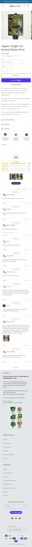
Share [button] (4, 144)
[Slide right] (19, 42)
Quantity (3, 66)
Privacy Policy (7, 447)
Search (5, 439)
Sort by (18, 188)
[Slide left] (12, 42)
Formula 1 (6, 476)
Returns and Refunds (8, 454)
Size (2, 58)
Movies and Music (8, 484)
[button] (3, 6)
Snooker (5, 492)
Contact (5, 458)
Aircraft (5, 469)
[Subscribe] (25, 506)
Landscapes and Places (9, 480)
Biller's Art (13, 544)
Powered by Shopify (20, 544)
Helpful (4, 203)
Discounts (5, 495)
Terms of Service (7, 443)
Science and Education (9, 488)
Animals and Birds (8, 473)
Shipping (9, 55)
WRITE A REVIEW (16, 183)
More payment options (16, 84)
